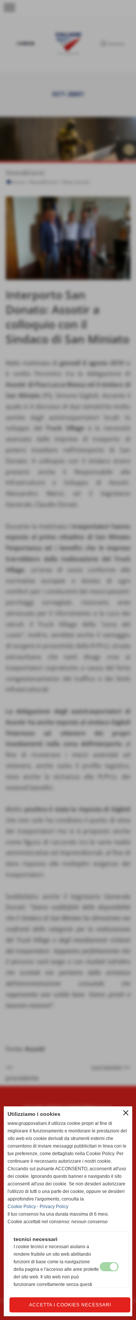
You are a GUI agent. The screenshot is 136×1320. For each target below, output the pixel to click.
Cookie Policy (22, 1206)
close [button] (125, 1112)
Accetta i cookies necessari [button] (70, 1305)
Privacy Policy (54, 1206)
